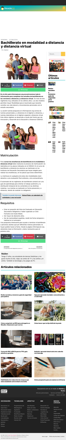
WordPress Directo (19, 414)
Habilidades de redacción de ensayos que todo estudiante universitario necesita (15, 380)
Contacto (51, 395)
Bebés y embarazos (32, 409)
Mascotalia (43, 416)
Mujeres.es (30, 416)
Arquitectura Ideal (6, 412)
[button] (30, 2)
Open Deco (4, 407)
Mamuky (29, 414)
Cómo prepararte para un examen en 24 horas (49, 380)
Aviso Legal (45, 436)
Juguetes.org (44, 412)
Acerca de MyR (61, 395)
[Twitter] (63, 3)
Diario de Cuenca (58, 419)
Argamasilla (57, 413)
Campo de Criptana (59, 415)
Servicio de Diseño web (57, 393)
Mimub (3, 424)
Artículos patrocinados (42, 393)
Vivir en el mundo (32, 418)
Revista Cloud (18, 418)
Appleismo (17, 409)
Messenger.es (18, 407)
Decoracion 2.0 (5, 405)
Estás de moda (31, 407)
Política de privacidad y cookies (56, 436)
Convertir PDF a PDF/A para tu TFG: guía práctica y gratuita (14, 352)
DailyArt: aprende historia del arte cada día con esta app (48, 352)
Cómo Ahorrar (44, 418)
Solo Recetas (31, 405)
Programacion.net (19, 405)
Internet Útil (17, 420)
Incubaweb (17, 412)
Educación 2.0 (44, 405)
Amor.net (29, 412)
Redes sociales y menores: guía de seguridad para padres (52, 95)
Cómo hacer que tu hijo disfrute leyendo (47, 323)
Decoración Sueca (6, 409)
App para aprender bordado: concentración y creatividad (49, 295)
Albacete (56, 407)
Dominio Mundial (45, 407)
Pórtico (3, 426)
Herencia (56, 426)
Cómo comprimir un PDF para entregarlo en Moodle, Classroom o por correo (15, 324)
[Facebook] (63, 2)
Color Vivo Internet (12, 435)
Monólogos (43, 414)
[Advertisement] (33, 24)
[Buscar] (63, 54)
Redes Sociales (18, 416)
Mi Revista (43, 422)
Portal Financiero (45, 420)
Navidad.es (43, 409)
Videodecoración (5, 414)
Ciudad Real (57, 417)
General (4, 40)
